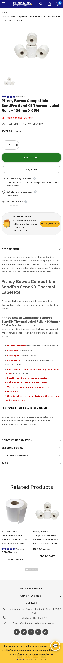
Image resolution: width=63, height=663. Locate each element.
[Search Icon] (40, 3)
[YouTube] (45, 632)
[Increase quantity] (17, 143)
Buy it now (31, 169)
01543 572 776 (20, 230)
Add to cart (15, 559)
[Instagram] (31, 632)
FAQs (5, 463)
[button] (8, 96)
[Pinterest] (38, 632)
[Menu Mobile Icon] (3, 4)
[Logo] (22, 3)
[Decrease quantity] (17, 147)
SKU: (4, 123)
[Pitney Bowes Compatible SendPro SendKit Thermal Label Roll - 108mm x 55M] (16, 511)
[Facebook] (17, 632)
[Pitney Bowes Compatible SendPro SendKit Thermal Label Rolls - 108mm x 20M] (47, 511)
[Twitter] (24, 632)
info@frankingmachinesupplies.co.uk (37, 623)
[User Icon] (50, 4)
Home (4, 12)
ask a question (50, 223)
